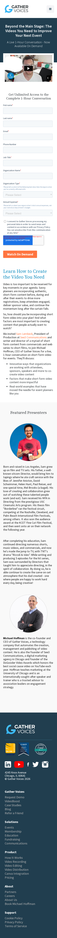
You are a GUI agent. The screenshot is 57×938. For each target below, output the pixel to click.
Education (11, 835)
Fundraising (12, 839)
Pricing (9, 877)
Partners (10, 891)
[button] (50, 9)
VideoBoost (12, 801)
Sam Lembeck (24, 334)
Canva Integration (17, 873)
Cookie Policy (13, 918)
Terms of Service (16, 926)
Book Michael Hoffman (20, 903)
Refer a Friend (14, 813)
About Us (11, 899)
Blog (8, 809)
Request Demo (14, 797)
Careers (10, 895)
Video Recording (15, 861)
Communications (16, 843)
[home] (16, 9)
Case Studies (13, 805)
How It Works (14, 857)
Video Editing (13, 865)
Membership (13, 831)
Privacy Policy (14, 922)
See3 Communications (33, 337)
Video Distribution (16, 869)
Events (9, 827)
